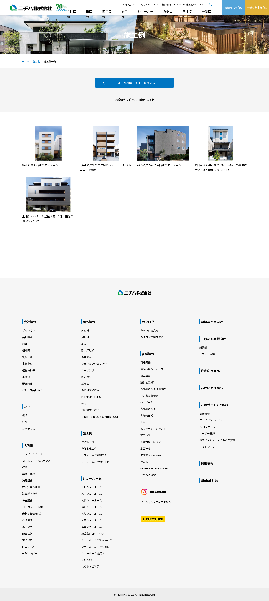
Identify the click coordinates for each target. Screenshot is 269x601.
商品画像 (145, 362)
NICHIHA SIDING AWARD (154, 468)
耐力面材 (86, 377)
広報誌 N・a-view (150, 455)
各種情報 (187, 14)
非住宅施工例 (89, 448)
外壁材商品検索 (90, 390)
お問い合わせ (128, 4)
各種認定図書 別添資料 (153, 389)
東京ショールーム (91, 493)
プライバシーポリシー (212, 420)
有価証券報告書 (31, 487)
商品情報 (107, 14)
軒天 (83, 344)
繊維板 (85, 383)
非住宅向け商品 (212, 388)
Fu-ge (84, 403)
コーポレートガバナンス (36, 460)
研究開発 (27, 383)
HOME (25, 61)
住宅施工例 (87, 442)
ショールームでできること (96, 540)
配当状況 (27, 533)
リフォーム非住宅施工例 (95, 462)
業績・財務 (28, 474)
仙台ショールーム (91, 507)
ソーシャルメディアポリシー (156, 502)
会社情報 (71, 14)
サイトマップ (207, 447)
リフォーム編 (207, 354)
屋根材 (85, 337)
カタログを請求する (151, 337)
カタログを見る (149, 330)
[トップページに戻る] (134, 292)
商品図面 (145, 375)
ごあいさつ (28, 330)
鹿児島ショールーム (92, 533)
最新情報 (206, 14)
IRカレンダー (29, 553)
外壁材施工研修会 (150, 442)
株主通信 (27, 500)
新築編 (203, 347)
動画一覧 (146, 448)
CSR (27, 406)
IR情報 (89, 14)
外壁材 (85, 330)
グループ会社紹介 (32, 390)
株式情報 (27, 520)
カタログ (168, 14)
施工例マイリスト (195, 4)
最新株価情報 (30, 513)
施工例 (125, 14)
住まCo (144, 462)
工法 (143, 422)
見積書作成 (146, 415)
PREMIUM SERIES (91, 397)
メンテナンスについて (153, 429)
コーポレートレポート (35, 507)
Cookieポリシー (208, 427)
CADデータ (146, 402)
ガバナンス (28, 429)
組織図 (26, 350)
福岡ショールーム (91, 527)
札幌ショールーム (91, 500)
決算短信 (27, 480)
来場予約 (86, 560)
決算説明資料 (30, 493)
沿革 (24, 344)
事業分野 (27, 377)
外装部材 (86, 357)
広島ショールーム (91, 520)
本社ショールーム (91, 487)
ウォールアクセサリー (94, 363)
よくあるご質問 (90, 566)
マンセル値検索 (149, 395)
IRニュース (28, 547)
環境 (24, 415)
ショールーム (145, 14)
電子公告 (27, 540)
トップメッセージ (32, 454)
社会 (24, 422)
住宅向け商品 (210, 370)
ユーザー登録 (207, 433)
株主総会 (27, 527)
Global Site (179, 4)
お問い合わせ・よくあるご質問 (217, 440)
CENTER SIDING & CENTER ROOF (100, 416)
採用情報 (166, 4)
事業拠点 (27, 363)
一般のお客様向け (213, 338)
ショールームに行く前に (95, 547)
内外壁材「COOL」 (92, 410)
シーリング (87, 370)
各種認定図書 (148, 409)
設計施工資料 (148, 382)
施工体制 (145, 435)
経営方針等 (28, 370)
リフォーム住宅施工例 (94, 455)
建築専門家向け (212, 321)
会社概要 (27, 337)
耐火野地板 (87, 350)
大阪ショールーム (91, 513)
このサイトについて (149, 4)
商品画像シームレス (151, 369)
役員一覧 (27, 357)
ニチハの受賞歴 (149, 475)
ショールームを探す (92, 553)
